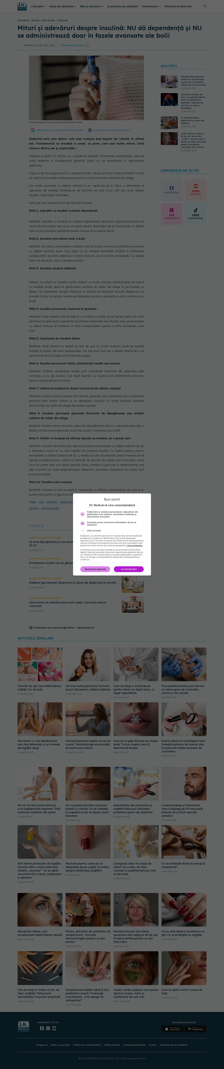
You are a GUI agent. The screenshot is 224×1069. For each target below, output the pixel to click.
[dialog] (112, 534)
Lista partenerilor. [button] (135, 545)
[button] (112, 531)
